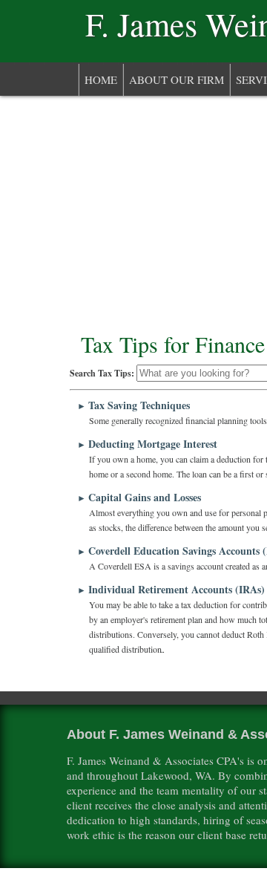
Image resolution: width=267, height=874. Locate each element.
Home (101, 79)
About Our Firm (176, 79)
